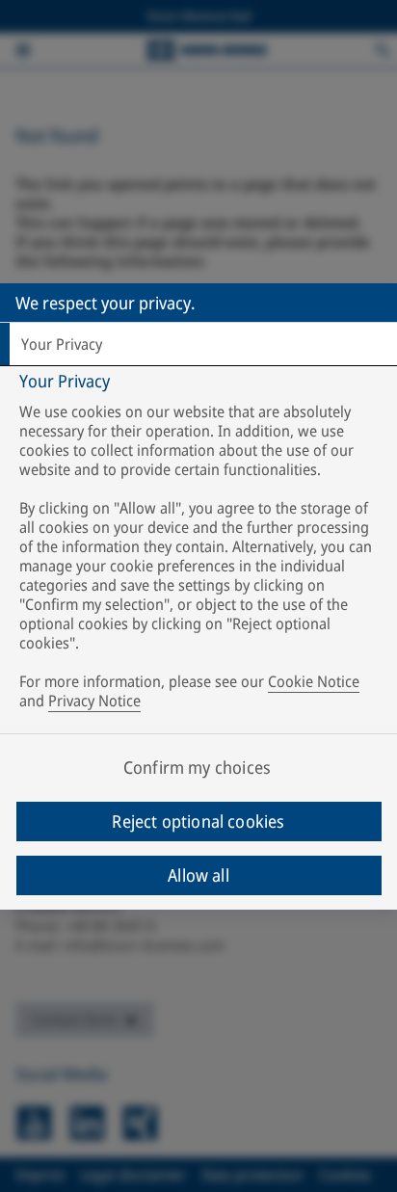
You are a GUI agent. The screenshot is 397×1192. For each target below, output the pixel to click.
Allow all (198, 875)
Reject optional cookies (198, 821)
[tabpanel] (201, 545)
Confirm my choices (197, 767)
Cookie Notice (313, 681)
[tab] (198, 344)
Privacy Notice (94, 700)
